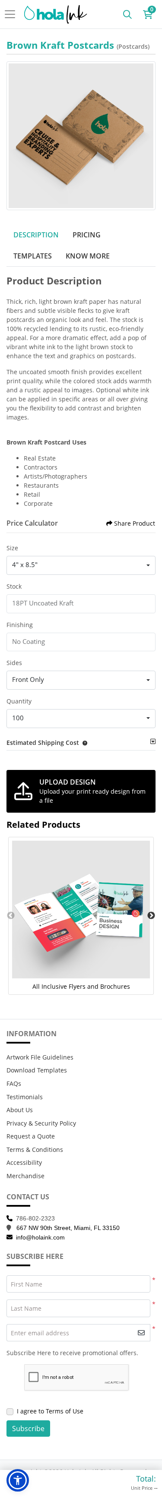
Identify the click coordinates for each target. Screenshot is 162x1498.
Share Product (134, 523)
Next (151, 915)
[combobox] (81, 565)
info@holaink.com (40, 1237)
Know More (88, 256)
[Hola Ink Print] (55, 14)
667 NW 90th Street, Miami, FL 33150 (68, 1227)
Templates (32, 256)
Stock (14, 586)
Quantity (19, 701)
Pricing (87, 235)
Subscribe (28, 1428)
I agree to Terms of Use (50, 1411)
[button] (83, 742)
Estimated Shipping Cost (42, 742)
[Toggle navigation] (12, 14)
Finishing (19, 625)
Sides (14, 663)
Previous (10, 915)
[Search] (127, 14)
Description (36, 235)
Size (12, 548)
